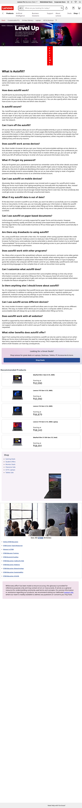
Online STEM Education (10, 542)
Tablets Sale (10, 472)
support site (68, 592)
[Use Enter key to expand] (70, 8)
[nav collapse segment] (79, 13)
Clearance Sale (10, 467)
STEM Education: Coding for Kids (13, 561)
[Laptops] (41, 20)
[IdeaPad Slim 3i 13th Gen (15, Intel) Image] (17, 442)
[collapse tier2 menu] (56, 20)
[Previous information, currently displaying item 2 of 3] (3, 44)
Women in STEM (8, 549)
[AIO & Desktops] (54, 20)
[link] (71, 2)
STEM (40, 537)
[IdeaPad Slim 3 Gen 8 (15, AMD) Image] (17, 379)
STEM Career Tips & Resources (12, 545)
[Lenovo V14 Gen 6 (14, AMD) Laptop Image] (17, 426)
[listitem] (41, 379)
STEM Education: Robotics (11, 565)
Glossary (10, 25)
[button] (68, 2)
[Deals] (6, 20)
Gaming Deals (10, 459)
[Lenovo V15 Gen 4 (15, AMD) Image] (17, 395)
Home (4, 25)
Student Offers (11, 462)
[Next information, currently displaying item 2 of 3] (79, 44)
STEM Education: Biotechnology (13, 568)
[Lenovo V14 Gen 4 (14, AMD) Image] (17, 411)
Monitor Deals (10, 464)
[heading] (56, 375)
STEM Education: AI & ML (11, 576)
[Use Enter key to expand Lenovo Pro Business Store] (37, 2)
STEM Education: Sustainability (13, 572)
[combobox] (21, 8)
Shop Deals (40, 360)
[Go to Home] (8, 8)
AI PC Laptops (10, 470)
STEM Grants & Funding (10, 557)
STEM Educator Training (11, 553)
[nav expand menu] (3, 13)
